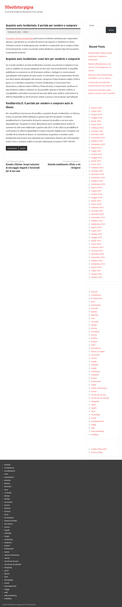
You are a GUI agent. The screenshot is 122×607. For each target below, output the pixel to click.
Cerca (91, 25)
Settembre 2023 (98, 224)
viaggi (93, 424)
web (93, 428)
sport (93, 404)
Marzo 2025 (96, 164)
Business (95, 315)
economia (95, 331)
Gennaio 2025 (97, 171)
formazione (96, 348)
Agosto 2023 (96, 227)
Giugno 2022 (96, 274)
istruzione (95, 354)
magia (93, 368)
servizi (94, 391)
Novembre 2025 (98, 137)
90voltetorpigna (19, 7)
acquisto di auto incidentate (20, 38)
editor (25, 31)
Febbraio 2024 (97, 207)
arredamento (96, 298)
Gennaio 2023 (97, 250)
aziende (94, 308)
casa (93, 318)
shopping (95, 401)
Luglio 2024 (96, 190)
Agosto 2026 (96, 107)
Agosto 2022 (96, 267)
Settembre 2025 (98, 144)
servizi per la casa (98, 394)
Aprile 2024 (96, 200)
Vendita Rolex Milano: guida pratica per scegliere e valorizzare (100, 56)
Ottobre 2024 (97, 181)
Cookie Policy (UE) (99, 449)
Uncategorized (97, 421)
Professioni (96, 381)
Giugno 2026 (96, 114)
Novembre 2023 (98, 217)
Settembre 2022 (98, 264)
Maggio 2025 (96, 157)
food (93, 344)
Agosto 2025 (96, 147)
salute (93, 384)
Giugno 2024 (96, 194)
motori (23, 148)
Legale (94, 361)
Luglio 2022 (96, 270)
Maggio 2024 (96, 197)
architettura (96, 295)
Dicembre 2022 (97, 254)
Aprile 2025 (96, 161)
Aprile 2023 (96, 240)
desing (94, 328)
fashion (94, 338)
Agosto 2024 (96, 187)
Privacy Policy (97, 452)
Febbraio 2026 (97, 127)
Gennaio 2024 (97, 210)
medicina (95, 374)
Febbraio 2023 (97, 247)
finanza (94, 341)
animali (94, 291)
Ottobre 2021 (97, 277)
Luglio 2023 (96, 230)
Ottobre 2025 (97, 141)
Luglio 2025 (96, 151)
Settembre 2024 (98, 184)
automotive (12, 148)
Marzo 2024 (96, 204)
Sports (94, 408)
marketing (95, 371)
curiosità (94, 321)
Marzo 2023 (96, 244)
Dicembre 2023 (97, 214)
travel (93, 418)
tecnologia (95, 414)
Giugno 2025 (96, 154)
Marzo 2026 (96, 124)
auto (93, 301)
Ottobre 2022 (97, 260)
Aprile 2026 (96, 121)
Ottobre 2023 (97, 220)
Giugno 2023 (96, 234)
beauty (94, 311)
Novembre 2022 (98, 257)
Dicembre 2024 (97, 174)
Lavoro (94, 358)
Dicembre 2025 (97, 134)
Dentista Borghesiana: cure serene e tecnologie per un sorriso (99, 67)
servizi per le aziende (100, 398)
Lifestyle (94, 364)
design (94, 325)
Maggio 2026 (96, 117)
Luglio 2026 (96, 111)
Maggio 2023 (96, 237)
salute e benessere (99, 388)
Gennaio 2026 (97, 131)
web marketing (97, 431)
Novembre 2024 (98, 177)
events (94, 335)
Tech (93, 411)
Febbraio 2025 (97, 167)
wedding (94, 434)
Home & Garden (98, 351)
